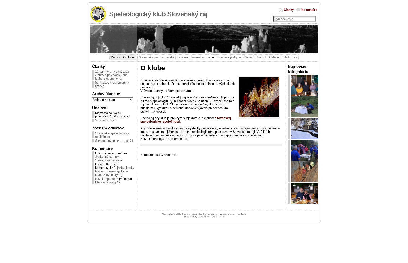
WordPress (204, 216)
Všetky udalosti (105, 120)
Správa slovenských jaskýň (114, 140)
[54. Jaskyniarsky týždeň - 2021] (304, 181)
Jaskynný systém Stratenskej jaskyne (108, 158)
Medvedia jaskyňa (107, 182)
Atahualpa (218, 216)
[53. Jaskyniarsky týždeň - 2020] (304, 160)
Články (289, 10)
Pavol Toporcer (105, 179)
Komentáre (309, 10)
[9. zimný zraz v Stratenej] (304, 138)
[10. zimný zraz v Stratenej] (304, 95)
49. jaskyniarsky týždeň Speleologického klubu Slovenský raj (114, 171)
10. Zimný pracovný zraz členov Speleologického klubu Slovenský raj (112, 75)
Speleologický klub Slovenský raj (158, 14)
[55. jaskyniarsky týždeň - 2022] (304, 116)
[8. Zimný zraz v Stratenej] (304, 203)
